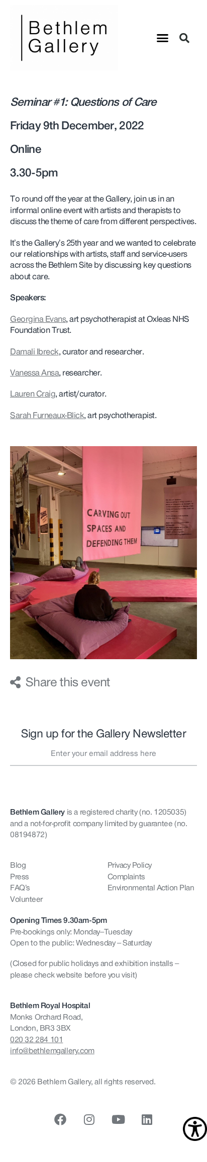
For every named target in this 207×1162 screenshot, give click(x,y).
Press (19, 877)
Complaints (126, 877)
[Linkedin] (147, 1119)
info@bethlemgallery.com (52, 1051)
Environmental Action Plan (151, 888)
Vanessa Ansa (34, 372)
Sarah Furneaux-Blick (47, 415)
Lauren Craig (32, 394)
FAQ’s (20, 888)
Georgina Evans (38, 319)
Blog (18, 865)
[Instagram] (89, 1119)
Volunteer (26, 899)
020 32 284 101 (36, 1040)
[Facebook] (60, 1119)
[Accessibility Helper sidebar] (195, 1129)
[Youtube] (118, 1119)
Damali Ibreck (34, 351)
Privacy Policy (130, 865)
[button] (162, 38)
